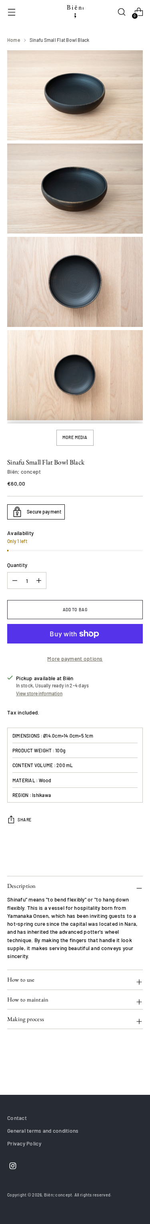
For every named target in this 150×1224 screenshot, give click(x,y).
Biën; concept (24, 471)
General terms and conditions (43, 1130)
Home (13, 40)
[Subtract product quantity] (39, 580)
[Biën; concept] (75, 12)
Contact (17, 1117)
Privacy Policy (24, 1143)
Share (25, 819)
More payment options (74, 658)
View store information (39, 693)
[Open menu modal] (11, 12)
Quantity (17, 564)
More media (74, 437)
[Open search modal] (121, 12)
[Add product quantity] (15, 580)
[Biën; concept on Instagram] (12, 1167)
